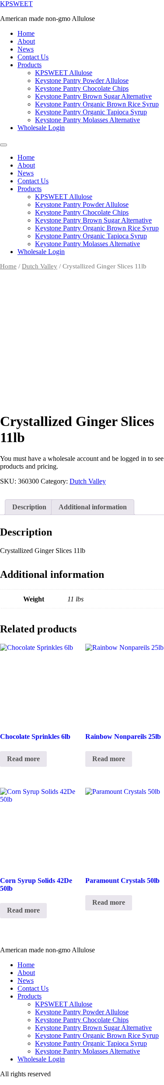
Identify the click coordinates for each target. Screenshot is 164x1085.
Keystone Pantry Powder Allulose (82, 80)
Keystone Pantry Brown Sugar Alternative (93, 96)
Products (29, 65)
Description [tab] (29, 507)
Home (26, 33)
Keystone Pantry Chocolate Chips (82, 88)
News (25, 49)
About (26, 41)
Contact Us (33, 57)
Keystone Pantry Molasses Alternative (87, 120)
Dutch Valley (39, 266)
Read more (23, 758)
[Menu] (3, 145)
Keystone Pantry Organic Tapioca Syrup (91, 112)
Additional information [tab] (93, 507)
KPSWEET (16, 3)
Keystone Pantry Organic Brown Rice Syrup (97, 104)
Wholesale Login (41, 127)
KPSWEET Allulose (63, 72)
